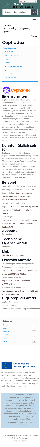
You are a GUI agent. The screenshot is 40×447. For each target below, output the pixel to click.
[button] (34, 36)
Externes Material (10, 74)
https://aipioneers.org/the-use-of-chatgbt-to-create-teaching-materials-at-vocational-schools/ (19, 196)
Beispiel (6, 59)
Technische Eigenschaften (13, 66)
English (24, 1)
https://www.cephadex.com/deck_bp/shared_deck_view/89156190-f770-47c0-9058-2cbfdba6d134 (19, 223)
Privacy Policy (20, 441)
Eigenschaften (9, 51)
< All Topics (7, 25)
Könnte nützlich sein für (12, 55)
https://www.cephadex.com (13, 255)
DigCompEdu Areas (10, 77)
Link (5, 70)
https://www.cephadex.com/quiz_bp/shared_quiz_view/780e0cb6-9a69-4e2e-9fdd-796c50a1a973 (20, 210)
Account (7, 63)
